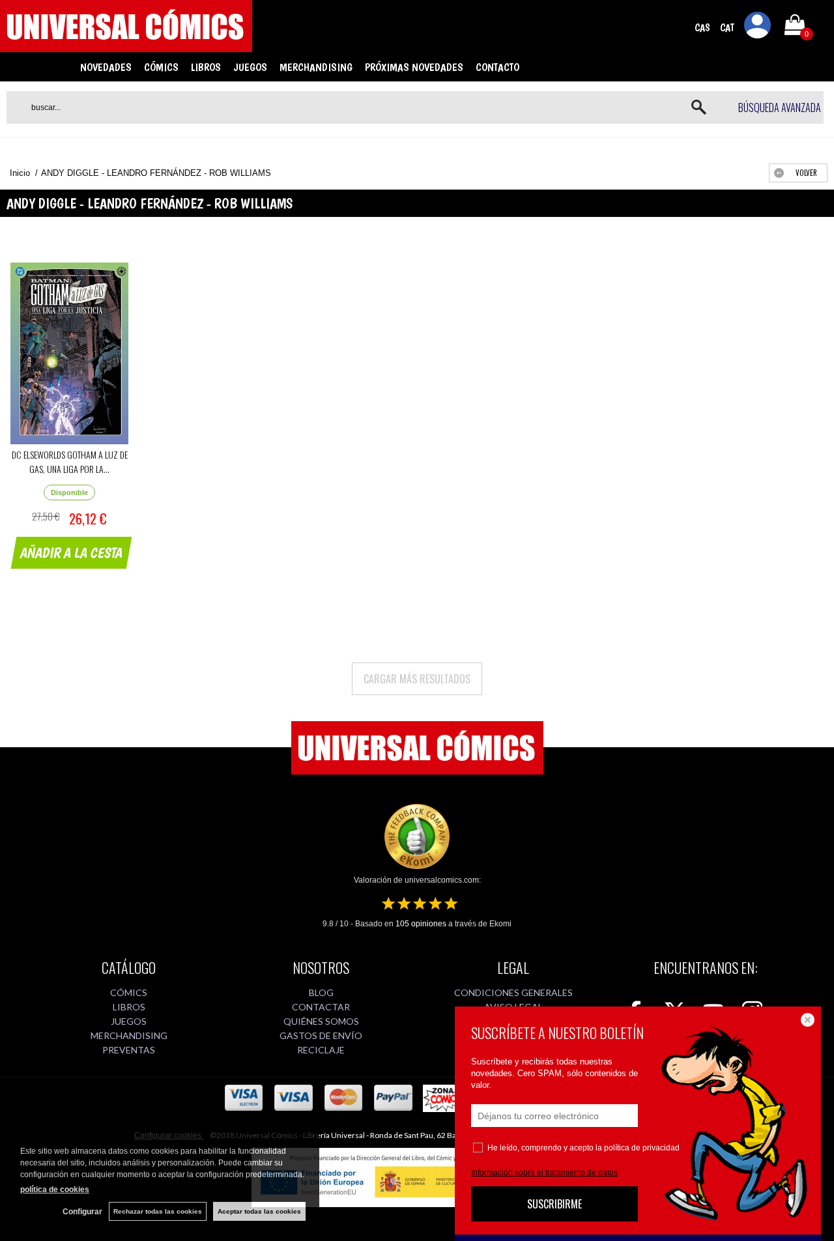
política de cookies (54, 1189)
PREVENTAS (128, 1049)
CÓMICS (161, 67)
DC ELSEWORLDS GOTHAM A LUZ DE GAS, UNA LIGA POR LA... (70, 462)
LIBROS (206, 67)
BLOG (321, 992)
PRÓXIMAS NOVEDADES (414, 67)
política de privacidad (642, 1147)
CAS (702, 27)
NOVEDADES (106, 67)
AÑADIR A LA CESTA (71, 552)
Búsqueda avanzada (779, 107)
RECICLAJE (321, 1049)
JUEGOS (250, 67)
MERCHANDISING (316, 67)
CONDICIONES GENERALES (513, 992)
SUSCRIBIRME (554, 1204)
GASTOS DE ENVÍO (321, 1035)
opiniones (420, 923)
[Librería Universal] (126, 46)
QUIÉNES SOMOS (321, 1021)
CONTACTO (497, 67)
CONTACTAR (321, 1006)
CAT (727, 27)
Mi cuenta (757, 27)
